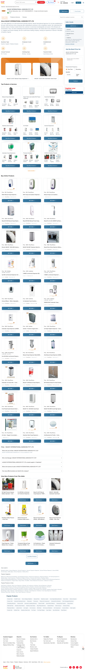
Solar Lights (72, 607)
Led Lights (26, 607)
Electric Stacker (73, 598)
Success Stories (20, 640)
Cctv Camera (32, 607)
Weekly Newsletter (20, 655)
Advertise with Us (33, 638)
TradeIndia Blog (20, 642)
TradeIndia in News (21, 644)
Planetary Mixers (10, 607)
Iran (42, 662)
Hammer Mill (20, 603)
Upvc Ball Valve (56, 610)
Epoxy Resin (70, 603)
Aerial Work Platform (50, 603)
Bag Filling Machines (41, 605)
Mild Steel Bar (10, 605)
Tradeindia (3, 6)
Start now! (74, 92)
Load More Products (32, 556)
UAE (30, 662)
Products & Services (15, 17)
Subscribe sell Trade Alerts (62, 642)
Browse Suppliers (60, 640)
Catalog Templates (34, 648)
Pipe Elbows (63, 610)
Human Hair (9, 598)
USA (39, 662)
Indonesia (26, 662)
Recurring (78, 69)
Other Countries (47, 662)
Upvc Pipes (48, 610)
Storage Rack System (61, 603)
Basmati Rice (36, 598)
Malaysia (21, 662)
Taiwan (11, 662)
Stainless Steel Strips (30, 605)
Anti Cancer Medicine (47, 607)
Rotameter (29, 601)
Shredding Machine (11, 603)
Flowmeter (36, 601)
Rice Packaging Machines (68, 601)
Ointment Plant (66, 605)
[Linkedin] (73, 667)
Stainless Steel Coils (25, 610)
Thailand (16, 662)
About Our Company (21, 638)
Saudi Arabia (34, 662)
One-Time (70, 69)
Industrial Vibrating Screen (19, 601)
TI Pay (31, 642)
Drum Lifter (65, 598)
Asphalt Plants (51, 605)
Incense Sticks (65, 607)
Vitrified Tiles (16, 610)
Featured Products (74, 644)
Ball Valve (39, 607)
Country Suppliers (74, 642)
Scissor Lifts (9, 601)
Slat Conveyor (58, 605)
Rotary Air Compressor (44, 601)
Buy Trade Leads (47, 640)
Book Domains (33, 640)
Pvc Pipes (34, 610)
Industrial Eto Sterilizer (56, 601)
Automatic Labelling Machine (31, 603)
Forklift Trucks (17, 598)
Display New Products (48, 638)
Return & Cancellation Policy (9, 642)
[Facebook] (70, 667)
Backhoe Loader (44, 598)
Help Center (5, 638)
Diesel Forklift (41, 603)
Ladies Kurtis (19, 607)
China (8, 662)
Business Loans (33, 646)
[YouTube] (80, 667)
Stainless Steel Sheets (19, 605)
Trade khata (32, 644)
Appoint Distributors (34, 650)
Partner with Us (20, 651)
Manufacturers (74, 638)
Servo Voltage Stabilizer (27, 598)
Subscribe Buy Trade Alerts (49, 642)
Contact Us (19, 649)
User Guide (5, 640)
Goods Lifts (9, 610)
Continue (76, 81)
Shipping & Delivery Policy (8, 644)
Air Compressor (57, 607)
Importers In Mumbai (69, 44)
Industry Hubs (73, 640)
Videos (72, 646)
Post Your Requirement (62, 638)
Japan (4, 662)
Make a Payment (20, 653)
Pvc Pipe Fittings (41, 610)
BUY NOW (10, 200)
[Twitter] (77, 667)
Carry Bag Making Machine (55, 598)
